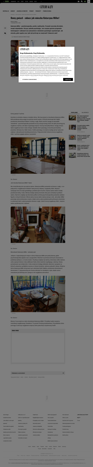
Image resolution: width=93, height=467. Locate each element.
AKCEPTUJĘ (68, 79)
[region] (46, 64)
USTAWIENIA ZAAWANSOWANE (29, 79)
